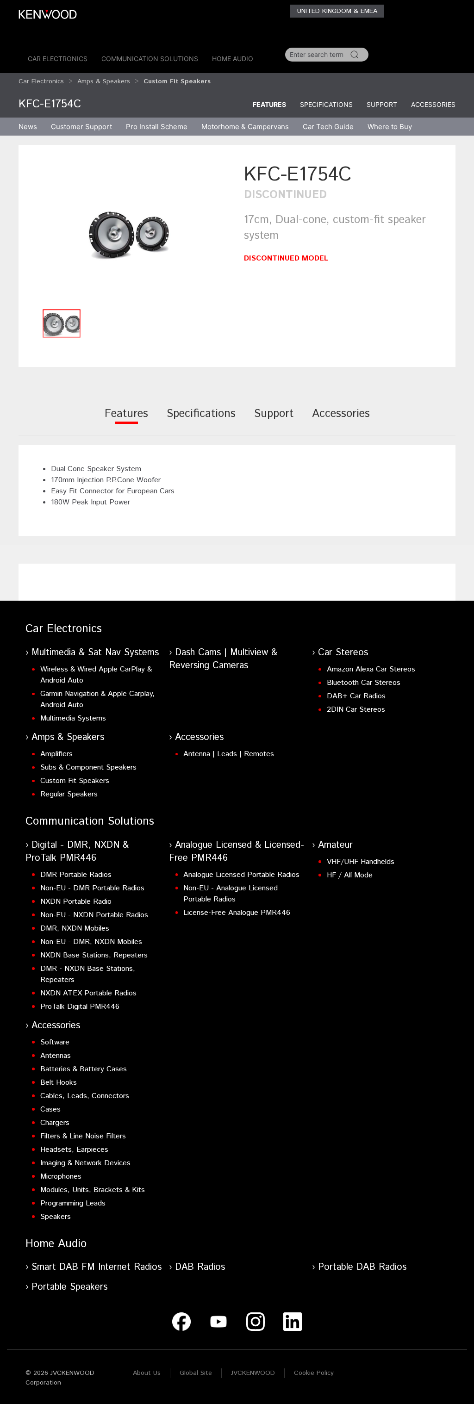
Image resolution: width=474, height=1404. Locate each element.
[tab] (126, 420)
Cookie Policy (314, 1373)
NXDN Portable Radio (76, 901)
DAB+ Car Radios (356, 696)
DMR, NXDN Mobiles (74, 928)
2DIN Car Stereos (356, 709)
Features (269, 104)
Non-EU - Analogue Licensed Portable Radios (230, 894)
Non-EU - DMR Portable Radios (92, 888)
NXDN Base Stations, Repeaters (94, 955)
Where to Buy (390, 126)
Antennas (55, 1055)
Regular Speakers (69, 794)
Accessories (433, 104)
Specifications (326, 104)
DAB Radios (200, 1267)
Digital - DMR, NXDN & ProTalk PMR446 (77, 852)
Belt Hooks (58, 1082)
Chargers (54, 1123)
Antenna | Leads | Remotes (228, 754)
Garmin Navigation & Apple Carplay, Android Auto (97, 699)
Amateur (335, 845)
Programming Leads (73, 1203)
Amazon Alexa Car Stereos (371, 669)
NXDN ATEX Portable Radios (88, 993)
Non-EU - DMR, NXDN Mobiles (91, 942)
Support (382, 104)
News (28, 126)
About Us (147, 1373)
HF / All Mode (350, 875)
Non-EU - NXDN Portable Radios (94, 915)
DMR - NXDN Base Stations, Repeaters (87, 974)
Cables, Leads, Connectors (84, 1096)
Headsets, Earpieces (74, 1149)
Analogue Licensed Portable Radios (241, 875)
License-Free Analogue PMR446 (236, 912)
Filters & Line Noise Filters (83, 1136)
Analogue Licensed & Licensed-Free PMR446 (236, 852)
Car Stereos (343, 652)
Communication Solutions (149, 58)
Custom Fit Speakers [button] (177, 81)
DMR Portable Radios (76, 875)
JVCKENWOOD (253, 1373)
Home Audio (232, 58)
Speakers (55, 1216)
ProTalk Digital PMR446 (79, 1006)
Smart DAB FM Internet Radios (96, 1267)
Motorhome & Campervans (245, 126)
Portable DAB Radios (362, 1267)
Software (54, 1042)
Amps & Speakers (103, 81)
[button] (129, 232)
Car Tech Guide (328, 126)
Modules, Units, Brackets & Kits (92, 1190)
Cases (50, 1109)
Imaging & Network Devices (85, 1163)
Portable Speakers (69, 1287)
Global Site (196, 1373)
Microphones (60, 1176)
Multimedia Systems (73, 718)
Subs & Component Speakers (88, 767)
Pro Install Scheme (156, 126)
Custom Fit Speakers (74, 781)
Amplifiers (56, 754)
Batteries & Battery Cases (83, 1069)
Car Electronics (57, 58)
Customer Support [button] (81, 126)
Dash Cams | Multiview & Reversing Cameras (223, 659)
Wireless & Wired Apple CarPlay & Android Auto (96, 675)
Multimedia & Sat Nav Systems (95, 652)
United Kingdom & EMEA (337, 11)
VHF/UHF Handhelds (360, 862)
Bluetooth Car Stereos (363, 682)
